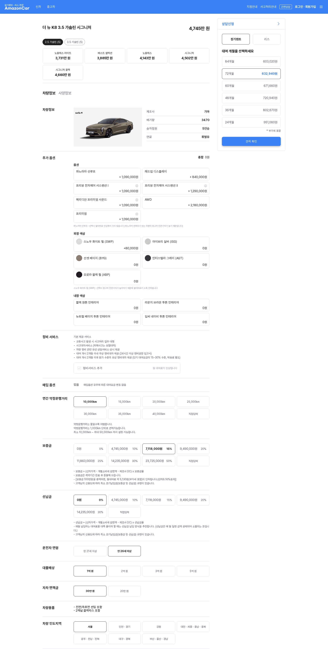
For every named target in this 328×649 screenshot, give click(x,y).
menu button (321, 7)
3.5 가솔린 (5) (75, 42)
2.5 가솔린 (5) (53, 42)
